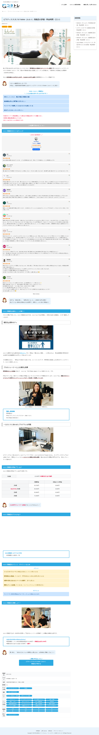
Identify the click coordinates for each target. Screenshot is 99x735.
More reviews (36, 293)
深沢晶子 (9, 189)
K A (7, 175)
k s (7, 214)
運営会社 (50, 730)
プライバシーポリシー (58, 730)
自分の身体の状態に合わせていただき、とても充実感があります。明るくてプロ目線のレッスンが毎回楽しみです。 (29, 160)
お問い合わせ (44, 730)
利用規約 (38, 730)
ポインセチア (10, 165)
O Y (7, 245)
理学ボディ (23, 353)
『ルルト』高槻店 (36, 143)
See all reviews (36, 149)
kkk (7, 154)
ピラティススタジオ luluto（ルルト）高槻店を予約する (36, 662)
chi (7, 202)
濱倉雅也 (9, 259)
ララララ (9, 276)
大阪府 (10, 26)
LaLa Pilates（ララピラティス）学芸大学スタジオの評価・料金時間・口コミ (86, 45)
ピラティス (5, 26)
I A (7, 230)
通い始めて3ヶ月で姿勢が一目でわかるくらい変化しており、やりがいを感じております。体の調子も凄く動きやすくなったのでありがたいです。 (36, 171)
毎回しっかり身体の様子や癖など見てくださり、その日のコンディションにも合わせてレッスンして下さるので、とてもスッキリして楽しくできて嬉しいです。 (36, 208)
